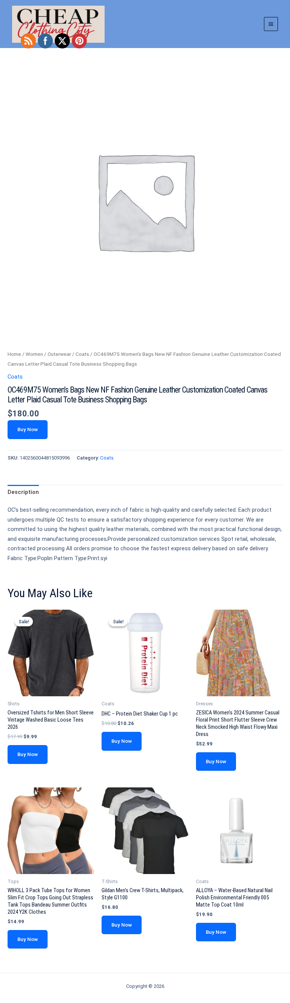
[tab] (23, 492)
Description (23, 492)
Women (34, 354)
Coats (82, 354)
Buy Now (27, 429)
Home (14, 354)
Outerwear (59, 354)
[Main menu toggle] (271, 24)
